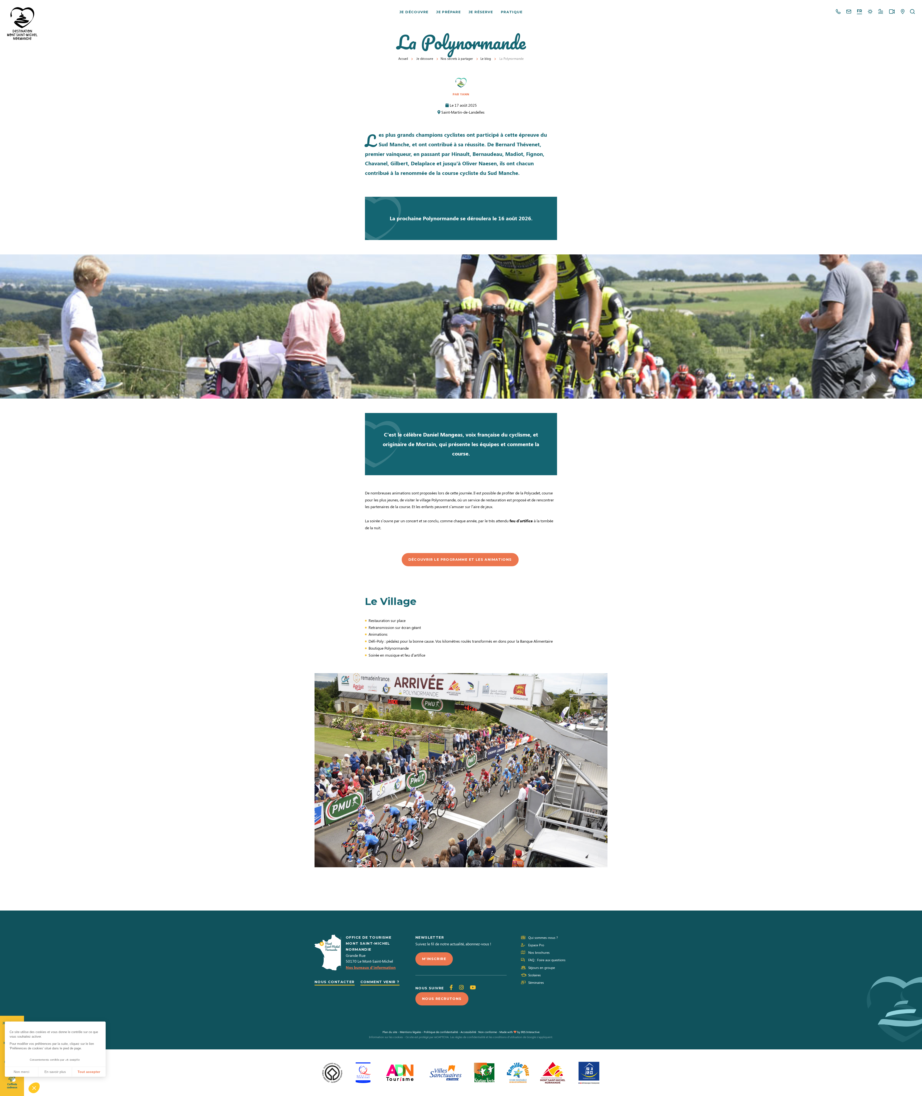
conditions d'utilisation (507, 1037)
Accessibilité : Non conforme (479, 1032)
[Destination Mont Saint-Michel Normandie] (22, 23)
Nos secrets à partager (457, 58)
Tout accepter (89, 1072)
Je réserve (481, 12)
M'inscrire (434, 959)
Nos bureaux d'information (371, 967)
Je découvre (414, 12)
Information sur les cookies (386, 1037)
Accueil (403, 58)
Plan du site (389, 1032)
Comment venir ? (380, 982)
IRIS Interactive (530, 1032)
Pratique (511, 12)
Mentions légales (410, 1032)
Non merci (21, 1072)
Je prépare (448, 12)
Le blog (485, 58)
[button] (34, 1088)
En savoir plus (55, 1072)
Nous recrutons (442, 999)
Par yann (461, 94)
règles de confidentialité (470, 1037)
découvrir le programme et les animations (460, 559)
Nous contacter (335, 982)
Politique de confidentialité (441, 1032)
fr (859, 11)
